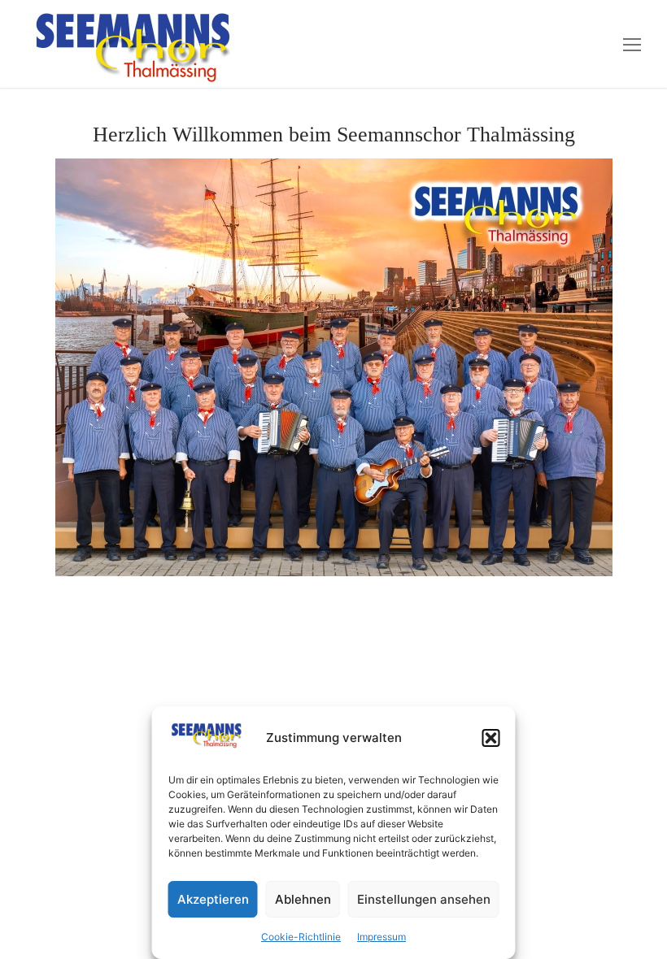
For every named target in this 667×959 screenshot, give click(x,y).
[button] (491, 738)
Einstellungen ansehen (423, 899)
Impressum (381, 937)
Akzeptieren (213, 899)
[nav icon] (632, 44)
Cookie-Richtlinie (301, 937)
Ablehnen (303, 899)
